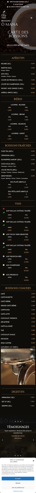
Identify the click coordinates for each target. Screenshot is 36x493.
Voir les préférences (18, 487)
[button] (33, 461)
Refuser (18, 483)
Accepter (18, 478)
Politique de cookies (18, 491)
